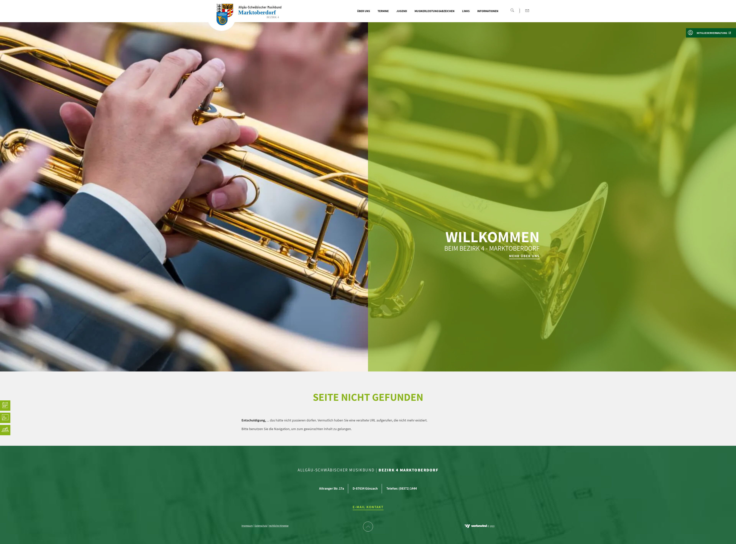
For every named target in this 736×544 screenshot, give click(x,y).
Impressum (247, 525)
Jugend (401, 11)
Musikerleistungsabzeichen (434, 11)
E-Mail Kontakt (368, 507)
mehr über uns (524, 256)
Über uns (363, 11)
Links (466, 11)
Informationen (487, 11)
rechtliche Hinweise (278, 525)
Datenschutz (261, 525)
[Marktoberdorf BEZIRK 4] (221, 16)
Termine (383, 11)
